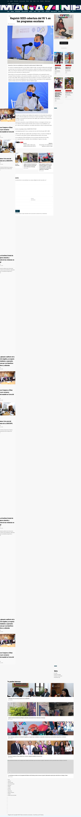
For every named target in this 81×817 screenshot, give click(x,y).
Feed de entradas (57, 674)
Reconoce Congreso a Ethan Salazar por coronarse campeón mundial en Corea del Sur (25, 756)
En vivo (38, 1)
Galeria (9, 3)
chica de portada (22, 1)
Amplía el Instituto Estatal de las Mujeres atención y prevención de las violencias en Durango (30, 165)
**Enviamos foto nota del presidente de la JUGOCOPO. (19, 698)
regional (11, 1)
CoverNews (35, 814)
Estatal (34, 1)
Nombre (9, 198)
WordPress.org (57, 677)
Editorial (27, 1)
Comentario (11, 183)
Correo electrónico (33, 199)
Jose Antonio (26, 168)
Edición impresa (47, 1)
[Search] (73, 11)
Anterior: (29, 145)
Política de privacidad (15, 3)
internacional (16, 1)
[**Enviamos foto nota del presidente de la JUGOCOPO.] (14, 158)
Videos (31, 1)
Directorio (42, 1)
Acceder (55, 673)
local (8, 1)
